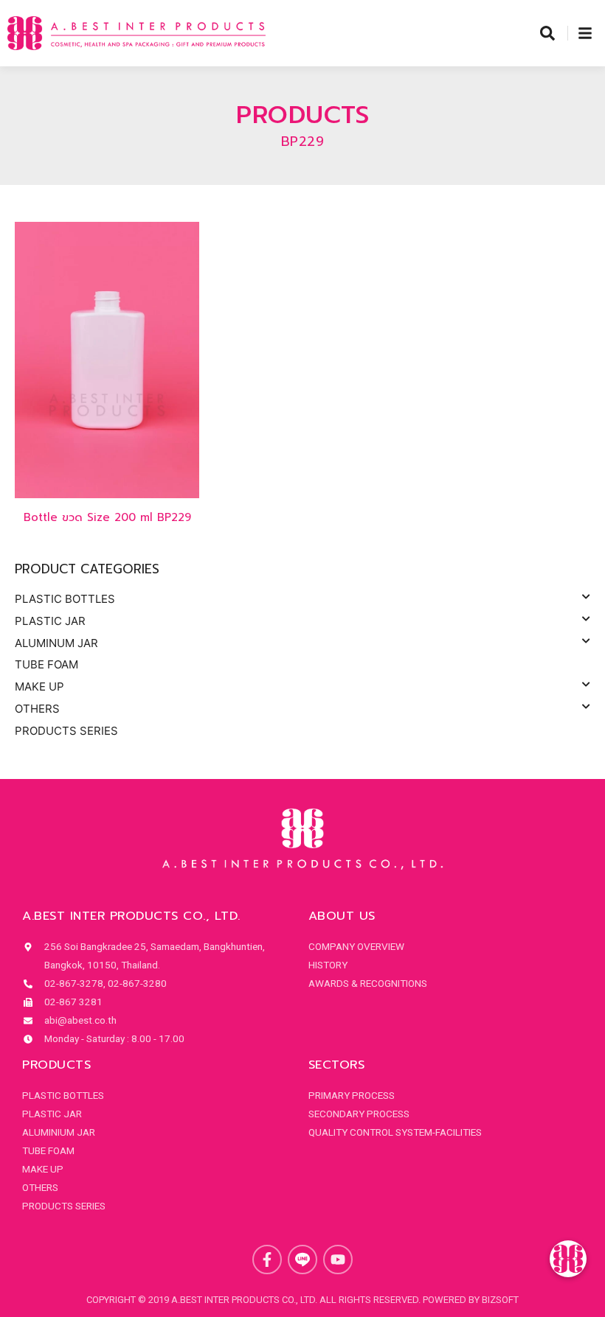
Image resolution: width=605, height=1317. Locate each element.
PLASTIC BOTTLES (65, 599)
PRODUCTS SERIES (66, 731)
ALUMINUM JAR (56, 643)
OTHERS (37, 709)
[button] (568, 1258)
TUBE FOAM (46, 664)
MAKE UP (39, 687)
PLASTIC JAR (50, 621)
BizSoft (500, 1299)
